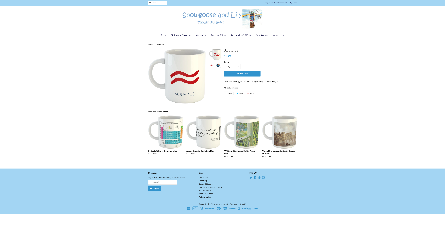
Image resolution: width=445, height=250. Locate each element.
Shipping (203, 181)
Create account (280, 3)
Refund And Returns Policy (210, 187)
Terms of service (206, 194)
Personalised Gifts (240, 35)
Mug (226, 62)
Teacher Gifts (218, 35)
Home (150, 44)
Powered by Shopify (238, 204)
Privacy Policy (205, 190)
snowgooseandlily (221, 204)
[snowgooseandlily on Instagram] (263, 178)
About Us (278, 35)
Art (163, 35)
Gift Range (261, 35)
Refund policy (205, 197)
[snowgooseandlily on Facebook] (255, 178)
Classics (200, 35)
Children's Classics (180, 35)
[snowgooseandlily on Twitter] (251, 178)
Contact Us (203, 178)
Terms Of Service (206, 184)
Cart (295, 3)
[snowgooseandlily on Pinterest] (259, 178)
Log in (267, 3)
